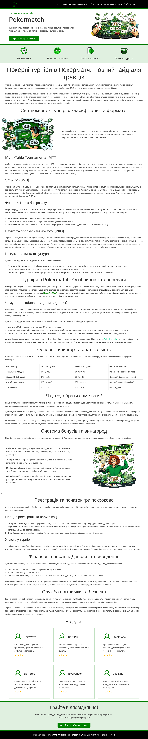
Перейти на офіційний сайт (24, 38)
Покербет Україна (51, 293)
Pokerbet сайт (110, 339)
